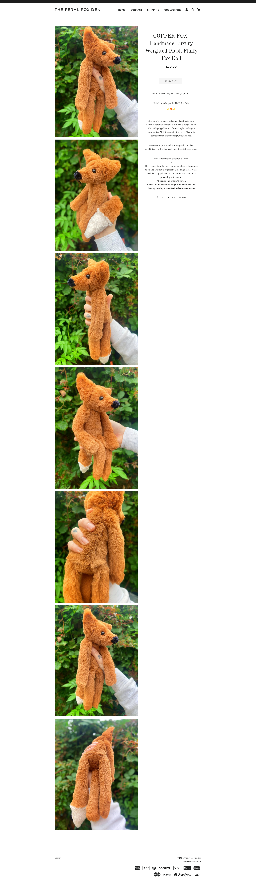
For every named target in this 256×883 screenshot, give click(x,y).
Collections (172, 10)
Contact (136, 10)
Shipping (153, 10)
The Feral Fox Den (78, 9)
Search (58, 858)
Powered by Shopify (192, 861)
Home (122, 10)
